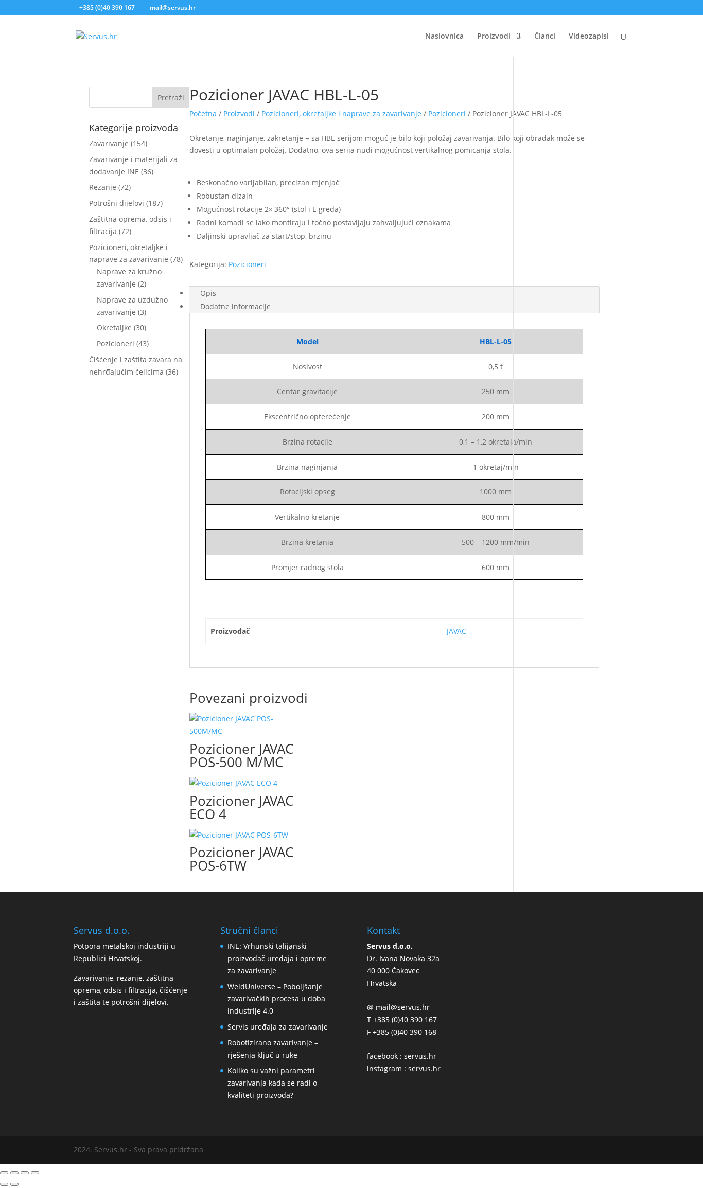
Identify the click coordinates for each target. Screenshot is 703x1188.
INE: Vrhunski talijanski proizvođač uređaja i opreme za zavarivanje (277, 958)
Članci (544, 36)
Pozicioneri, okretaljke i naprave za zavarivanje (341, 113)
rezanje (130, 978)
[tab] (394, 293)
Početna (203, 113)
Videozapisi (589, 36)
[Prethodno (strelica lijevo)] (4, 1184)
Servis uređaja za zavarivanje (277, 1027)
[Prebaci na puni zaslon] (25, 1172)
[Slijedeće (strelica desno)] (14, 1184)
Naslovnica (444, 36)
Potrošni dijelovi (116, 203)
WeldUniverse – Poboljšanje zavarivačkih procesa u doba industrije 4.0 (276, 999)
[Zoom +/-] (35, 1172)
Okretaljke (114, 327)
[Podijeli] (14, 1172)
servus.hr (420, 1056)
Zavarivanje (109, 143)
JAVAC (456, 631)
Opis (208, 293)
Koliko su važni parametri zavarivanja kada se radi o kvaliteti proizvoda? (272, 1083)
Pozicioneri (115, 343)
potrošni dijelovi (139, 1002)
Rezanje (102, 187)
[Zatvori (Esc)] (4, 1172)
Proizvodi (239, 113)
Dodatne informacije (235, 306)
